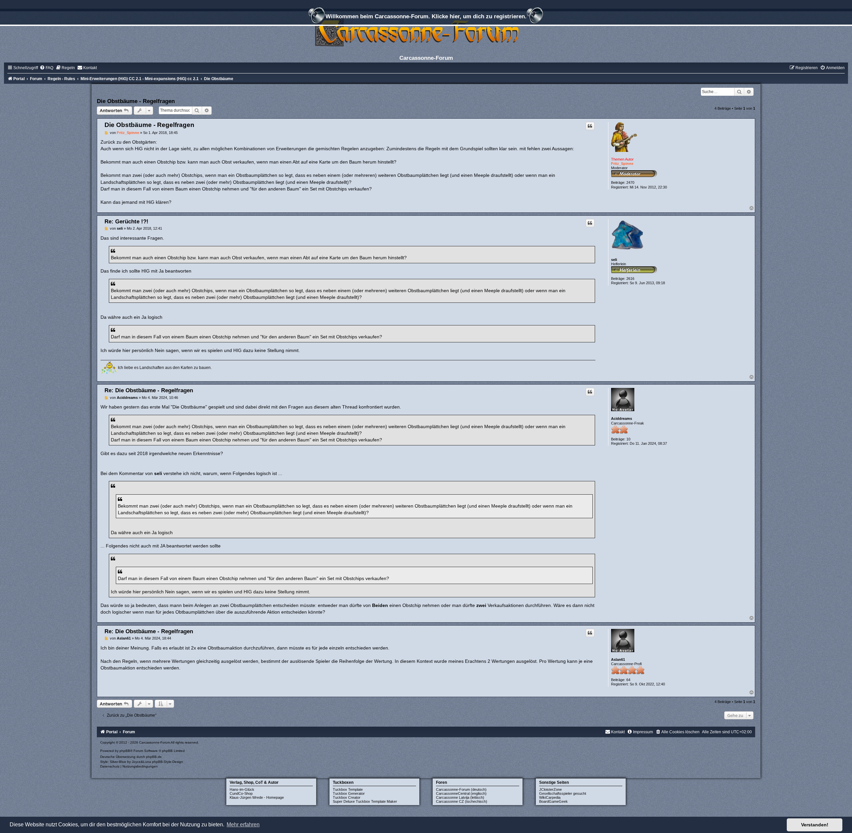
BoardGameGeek (553, 801)
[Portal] (426, 31)
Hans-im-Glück (242, 789)
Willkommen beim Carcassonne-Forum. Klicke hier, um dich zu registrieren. (426, 16)
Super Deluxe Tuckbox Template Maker (365, 801)
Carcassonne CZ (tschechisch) (461, 801)
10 (628, 439)
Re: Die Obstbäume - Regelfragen (149, 390)
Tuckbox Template (348, 789)
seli (614, 260)
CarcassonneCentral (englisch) (461, 793)
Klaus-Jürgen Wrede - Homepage (257, 797)
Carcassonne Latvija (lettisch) (460, 797)
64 (628, 680)
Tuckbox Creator (346, 797)
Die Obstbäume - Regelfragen (136, 101)
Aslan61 (618, 659)
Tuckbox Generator (349, 793)
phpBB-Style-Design (167, 762)
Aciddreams (621, 418)
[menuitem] (46, 67)
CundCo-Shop (241, 793)
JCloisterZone (550, 789)
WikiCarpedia (549, 797)
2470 (630, 182)
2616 (630, 279)
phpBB (124, 751)
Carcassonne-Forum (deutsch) (461, 789)
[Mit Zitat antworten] (590, 126)
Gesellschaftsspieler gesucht (562, 793)
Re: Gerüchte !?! (126, 221)
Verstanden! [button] (814, 824)
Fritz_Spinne (622, 164)
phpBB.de (154, 757)
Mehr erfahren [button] (243, 824)
